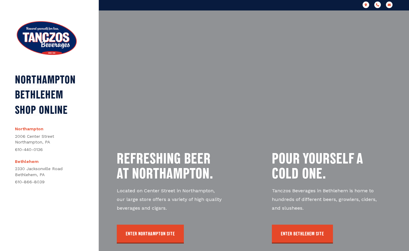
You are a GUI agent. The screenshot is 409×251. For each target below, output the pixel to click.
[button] (150, 234)
